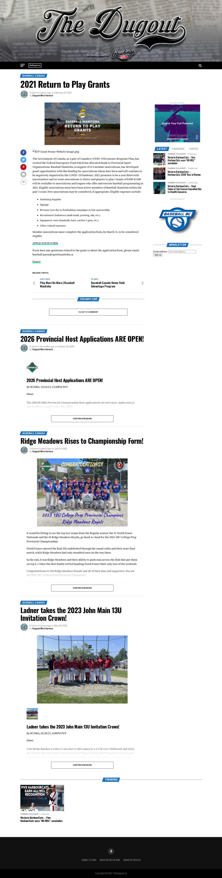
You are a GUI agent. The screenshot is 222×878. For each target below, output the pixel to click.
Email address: (160, 251)
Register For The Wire (110, 860)
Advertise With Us (132, 860)
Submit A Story (89, 860)
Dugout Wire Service (42, 95)
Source (36, 261)
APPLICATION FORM (45, 243)
